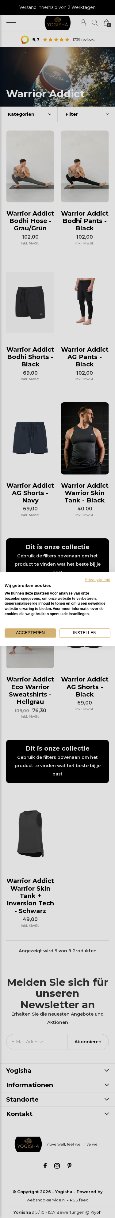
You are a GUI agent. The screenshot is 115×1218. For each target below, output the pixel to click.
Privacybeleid (97, 579)
